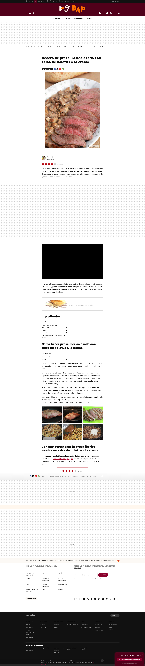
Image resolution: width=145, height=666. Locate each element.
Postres (44, 573)
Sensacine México (59, 648)
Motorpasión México (84, 648)
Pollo (27, 584)
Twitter (57, 69)
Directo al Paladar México (72, 648)
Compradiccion (99, 630)
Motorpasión (84, 624)
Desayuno (89, 46)
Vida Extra (43, 627)
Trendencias (98, 624)
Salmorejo (60, 560)
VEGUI (89, 18)
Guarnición (75, 476)
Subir (113, 615)
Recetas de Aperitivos (45, 579)
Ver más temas (31, 598)
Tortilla (102, 46)
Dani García (81, 46)
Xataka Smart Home (30, 633)
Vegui (60, 573)
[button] (49, 157)
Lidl (38, 46)
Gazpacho (51, 560)
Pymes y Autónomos (112, 628)
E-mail (118, 13)
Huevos (60, 589)
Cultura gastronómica (62, 579)
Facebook (115, 13)
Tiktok (103, 13)
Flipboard (60, 69)
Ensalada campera (70, 560)
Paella (58, 46)
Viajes (28, 578)
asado (83, 476)
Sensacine (56, 624)
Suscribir (103, 575)
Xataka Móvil (29, 627)
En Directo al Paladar (74, 303)
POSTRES (56, 18)
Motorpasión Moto (86, 627)
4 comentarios (48, 69)
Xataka (28, 624)
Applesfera (29, 630)
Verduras (73, 46)
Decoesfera (98, 627)
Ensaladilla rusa (42, 560)
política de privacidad (96, 578)
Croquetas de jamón (82, 560)
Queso (96, 46)
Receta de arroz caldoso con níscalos (81, 305)
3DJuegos (42, 624)
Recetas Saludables (45, 585)
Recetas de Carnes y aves (55, 476)
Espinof (56, 627)
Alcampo (43, 46)
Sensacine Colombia (56, 651)
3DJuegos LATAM (44, 648)
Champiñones (92, 476)
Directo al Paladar (72, 624)
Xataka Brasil (29, 650)
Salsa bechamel (107, 560)
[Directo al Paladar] (72, 9)
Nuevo (30, 13)
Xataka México (30, 648)
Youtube (107, 13)
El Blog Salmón (113, 624)
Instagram (111, 13)
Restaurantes (62, 584)
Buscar (33, 13)
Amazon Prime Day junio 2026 (32, 591)
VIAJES (67, 18)
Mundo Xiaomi (30, 637)
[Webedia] (31, 615)
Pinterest (103, 598)
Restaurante (51, 46)
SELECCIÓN (78, 18)
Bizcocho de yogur (96, 560)
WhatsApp (100, 13)
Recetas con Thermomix (30, 574)
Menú (26, 13)
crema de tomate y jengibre (63, 459)
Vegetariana (66, 46)
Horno (67, 476)
